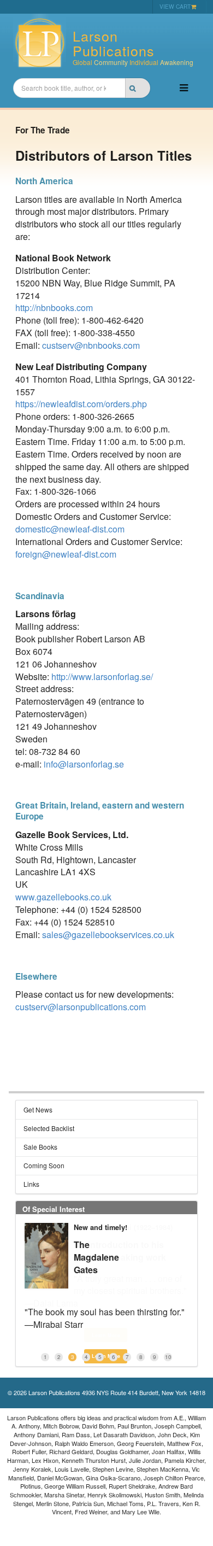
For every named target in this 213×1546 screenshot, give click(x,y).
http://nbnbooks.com (54, 307)
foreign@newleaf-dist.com (65, 554)
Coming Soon (43, 1165)
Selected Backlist (48, 1128)
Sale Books (40, 1146)
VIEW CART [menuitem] (175, 6)
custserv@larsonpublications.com (80, 1006)
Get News (37, 1109)
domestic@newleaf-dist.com (70, 529)
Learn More (106, 1335)
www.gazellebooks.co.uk (63, 897)
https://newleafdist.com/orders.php (81, 403)
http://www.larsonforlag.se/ (102, 676)
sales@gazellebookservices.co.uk (108, 934)
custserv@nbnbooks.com (91, 345)
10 (168, 1357)
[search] (138, 88)
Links (31, 1183)
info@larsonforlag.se (84, 764)
